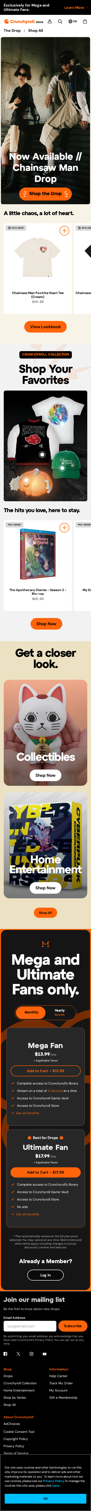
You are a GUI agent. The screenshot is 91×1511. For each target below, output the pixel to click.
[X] (18, 1353)
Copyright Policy (16, 1439)
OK (45, 1499)
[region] (47, 268)
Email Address (14, 1318)
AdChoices (12, 1424)
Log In (45, 1275)
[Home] (24, 21)
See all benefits (27, 1113)
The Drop (12, 30)
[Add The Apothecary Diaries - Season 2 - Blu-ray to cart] (64, 527)
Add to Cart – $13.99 (45, 1070)
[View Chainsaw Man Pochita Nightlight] (26, 480)
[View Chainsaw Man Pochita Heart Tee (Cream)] (38, 257)
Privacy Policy (14, 1446)
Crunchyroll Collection (20, 1383)
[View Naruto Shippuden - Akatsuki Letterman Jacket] (42, 454)
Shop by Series (15, 1397)
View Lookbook (45, 327)
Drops (8, 1376)
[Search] (60, 21)
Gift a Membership (63, 1397)
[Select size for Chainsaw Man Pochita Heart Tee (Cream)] (64, 230)
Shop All (35, 30)
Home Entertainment (19, 1390)
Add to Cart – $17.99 (45, 1172)
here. (56, 1486)
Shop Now (46, 624)
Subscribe (73, 1325)
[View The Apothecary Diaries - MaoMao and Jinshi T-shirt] (62, 424)
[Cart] (85, 21)
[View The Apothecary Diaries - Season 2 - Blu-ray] (38, 554)
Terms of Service (16, 1453)
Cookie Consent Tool (19, 1432)
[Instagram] (31, 1353)
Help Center (58, 1376)
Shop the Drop (45, 194)
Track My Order (61, 1383)
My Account (58, 1390)
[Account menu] (49, 21)
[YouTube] (44, 1353)
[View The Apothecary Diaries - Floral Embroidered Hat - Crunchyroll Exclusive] (62, 468)
